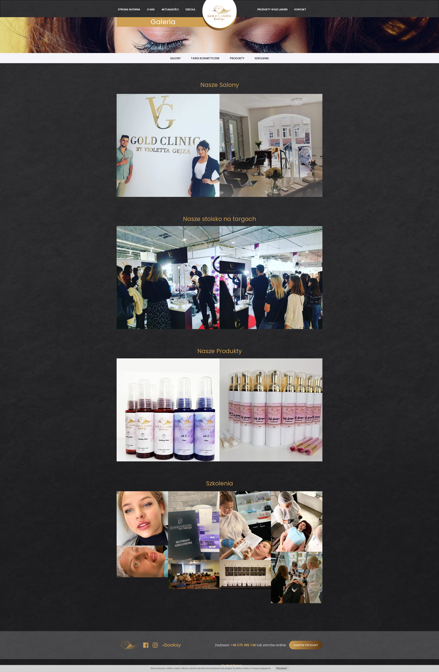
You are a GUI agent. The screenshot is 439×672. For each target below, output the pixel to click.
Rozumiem (282, 668)
